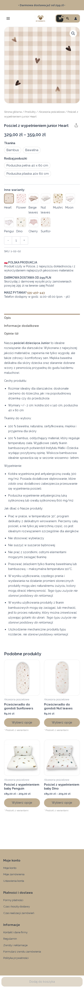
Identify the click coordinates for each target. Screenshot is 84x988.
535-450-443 (36, 292)
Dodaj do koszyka (42, 981)
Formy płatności (13, 900)
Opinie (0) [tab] (11, 333)
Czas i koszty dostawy (16, 906)
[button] (68, 18)
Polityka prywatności (16, 958)
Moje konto (9, 867)
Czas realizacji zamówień (18, 913)
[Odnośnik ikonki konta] (75, 18)
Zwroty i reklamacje (15, 945)
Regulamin (10, 938)
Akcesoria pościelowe (52, 111)
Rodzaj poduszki (15, 158)
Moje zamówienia (13, 874)
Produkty (30, 111)
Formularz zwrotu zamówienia (22, 951)
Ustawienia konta (13, 880)
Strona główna (13, 111)
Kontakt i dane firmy (15, 932)
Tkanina (9, 143)
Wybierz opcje (22, 722)
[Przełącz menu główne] (8, 18)
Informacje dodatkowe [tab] (21, 325)
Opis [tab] (7, 317)
